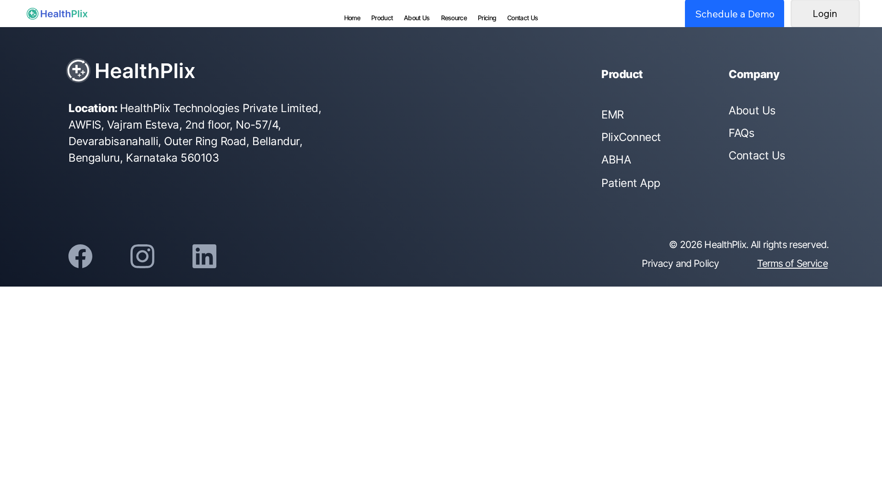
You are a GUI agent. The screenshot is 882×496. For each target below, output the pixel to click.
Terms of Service (792, 263)
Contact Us (757, 155)
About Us (752, 110)
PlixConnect (631, 137)
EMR (612, 114)
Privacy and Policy (680, 263)
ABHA (616, 159)
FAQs (741, 133)
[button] (487, 17)
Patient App (631, 183)
